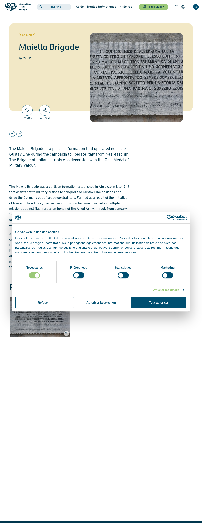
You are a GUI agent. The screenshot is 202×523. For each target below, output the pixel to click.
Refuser (43, 302)
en (19, 134)
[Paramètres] (183, 7)
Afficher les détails (166, 289)
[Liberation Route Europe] (17, 7)
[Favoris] (176, 7)
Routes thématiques (101, 7)
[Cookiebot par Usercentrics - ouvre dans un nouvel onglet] (169, 217)
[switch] (78, 275)
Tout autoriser (158, 302)
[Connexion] (196, 7)
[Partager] (44, 110)
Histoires (125, 7)
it (12, 134)
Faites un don (155, 7)
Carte (80, 7)
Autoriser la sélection (101, 302)
